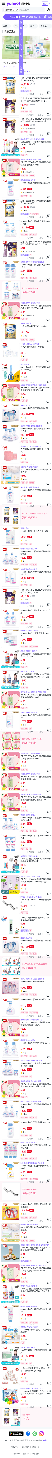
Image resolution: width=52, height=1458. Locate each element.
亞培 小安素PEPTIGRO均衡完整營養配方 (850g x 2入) (36, 590)
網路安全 (16, 1453)
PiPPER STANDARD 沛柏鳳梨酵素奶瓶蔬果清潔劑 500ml (36, 1023)
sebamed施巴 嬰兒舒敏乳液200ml (35, 182)
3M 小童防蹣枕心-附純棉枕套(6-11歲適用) (36, 1228)
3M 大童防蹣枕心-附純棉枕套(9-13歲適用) (36, 470)
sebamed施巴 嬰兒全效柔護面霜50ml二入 (36, 572)
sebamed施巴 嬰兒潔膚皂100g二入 (36, 634)
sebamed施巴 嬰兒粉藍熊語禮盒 (35, 408)
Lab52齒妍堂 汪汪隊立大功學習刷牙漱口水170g (36, 654)
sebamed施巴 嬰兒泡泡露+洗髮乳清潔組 (36, 552)
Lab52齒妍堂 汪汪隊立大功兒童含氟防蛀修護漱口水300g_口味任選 (36, 675)
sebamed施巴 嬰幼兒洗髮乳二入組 (36, 1043)
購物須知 (35, 1447)
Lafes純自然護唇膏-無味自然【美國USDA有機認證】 (35, 918)
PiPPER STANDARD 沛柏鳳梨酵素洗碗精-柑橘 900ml (36, 777)
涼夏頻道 (21, 45)
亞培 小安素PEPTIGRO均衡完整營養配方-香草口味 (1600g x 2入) (36, 99)
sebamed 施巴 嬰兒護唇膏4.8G (34, 531)
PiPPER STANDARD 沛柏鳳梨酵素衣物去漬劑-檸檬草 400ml (36, 306)
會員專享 (21, 61)
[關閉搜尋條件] (17, 10)
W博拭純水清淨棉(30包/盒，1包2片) (35, 450)
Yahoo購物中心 (18, 4)
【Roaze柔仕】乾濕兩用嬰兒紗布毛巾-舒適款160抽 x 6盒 (35, 1369)
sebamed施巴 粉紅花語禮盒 (33, 981)
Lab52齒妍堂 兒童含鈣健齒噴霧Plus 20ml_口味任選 (36, 142)
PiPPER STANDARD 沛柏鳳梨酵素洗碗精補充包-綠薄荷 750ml (36, 1269)
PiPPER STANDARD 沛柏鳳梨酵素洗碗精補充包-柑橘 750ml (36, 388)
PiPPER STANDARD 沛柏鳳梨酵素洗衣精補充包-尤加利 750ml (36, 1084)
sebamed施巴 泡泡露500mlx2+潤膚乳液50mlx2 (36, 1064)
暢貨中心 (21, 28)
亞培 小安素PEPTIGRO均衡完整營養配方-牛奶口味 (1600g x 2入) (36, 119)
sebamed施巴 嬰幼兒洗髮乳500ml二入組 (36, 222)
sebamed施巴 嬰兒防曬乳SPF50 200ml (36, 1166)
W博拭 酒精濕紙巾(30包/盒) (33, 346)
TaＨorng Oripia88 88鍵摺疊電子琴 (36, 900)
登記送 (21, 23)
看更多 (21, 72)
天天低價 (21, 39)
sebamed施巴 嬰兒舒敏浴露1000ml (36, 491)
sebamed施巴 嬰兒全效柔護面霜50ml (36, 716)
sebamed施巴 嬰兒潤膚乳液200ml (35, 1122)
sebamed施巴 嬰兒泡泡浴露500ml (35, 999)
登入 (45, 3)
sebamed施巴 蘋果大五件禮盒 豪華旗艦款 (36, 1205)
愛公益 (21, 67)
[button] (25, 71)
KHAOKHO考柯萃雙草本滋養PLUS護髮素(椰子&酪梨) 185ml (36, 1248)
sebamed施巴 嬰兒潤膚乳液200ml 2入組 (36, 265)
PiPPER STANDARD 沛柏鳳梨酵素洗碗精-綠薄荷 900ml (36, 695)
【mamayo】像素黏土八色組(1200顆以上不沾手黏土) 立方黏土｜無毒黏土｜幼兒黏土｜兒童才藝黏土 (36, 1392)
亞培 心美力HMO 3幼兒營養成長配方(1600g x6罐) (36, 79)
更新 (45, 1440)
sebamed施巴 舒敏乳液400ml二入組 (36, 611)
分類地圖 (35, 1453)
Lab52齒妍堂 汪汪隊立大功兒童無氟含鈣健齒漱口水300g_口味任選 (36, 1289)
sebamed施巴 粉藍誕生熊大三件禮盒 (36, 941)
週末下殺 (21, 56)
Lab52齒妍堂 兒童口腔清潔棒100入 (36, 1351)
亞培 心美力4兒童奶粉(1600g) (34, 326)
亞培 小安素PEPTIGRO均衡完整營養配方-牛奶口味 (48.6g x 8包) (36, 242)
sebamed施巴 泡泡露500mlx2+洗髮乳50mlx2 (36, 818)
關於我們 (25, 1447)
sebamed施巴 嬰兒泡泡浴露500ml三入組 (36, 429)
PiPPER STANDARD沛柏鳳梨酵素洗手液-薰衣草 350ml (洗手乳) (36, 880)
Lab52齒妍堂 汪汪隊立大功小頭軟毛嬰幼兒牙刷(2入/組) (36, 859)
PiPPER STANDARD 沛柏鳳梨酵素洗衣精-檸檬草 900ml (36, 757)
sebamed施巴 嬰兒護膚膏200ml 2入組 (36, 836)
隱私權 (26, 1453)
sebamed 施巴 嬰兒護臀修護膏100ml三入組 (36, 1146)
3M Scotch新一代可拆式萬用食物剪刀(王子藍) (36, 368)
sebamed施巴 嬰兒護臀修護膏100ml (36, 1310)
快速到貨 (21, 34)
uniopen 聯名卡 (33, 16)
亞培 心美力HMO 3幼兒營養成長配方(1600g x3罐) (36, 201)
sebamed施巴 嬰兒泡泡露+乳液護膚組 (36, 1105)
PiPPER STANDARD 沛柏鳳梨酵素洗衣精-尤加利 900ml (36, 163)
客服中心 (15, 1447)
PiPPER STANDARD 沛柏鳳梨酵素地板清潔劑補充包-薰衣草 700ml (36, 798)
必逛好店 (21, 50)
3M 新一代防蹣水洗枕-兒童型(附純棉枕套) (36, 1330)
